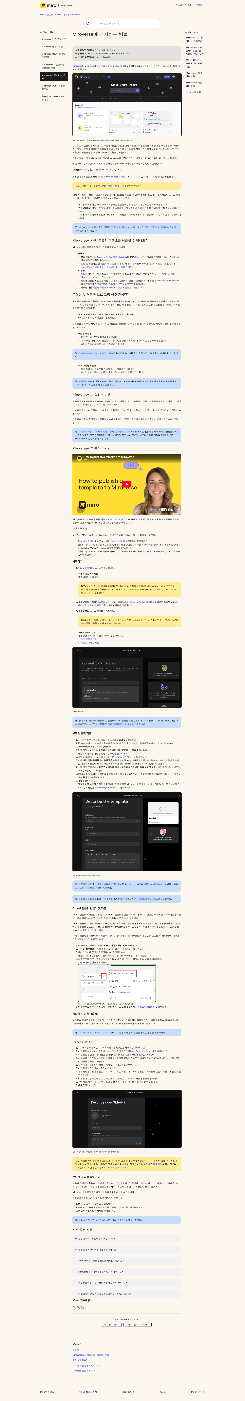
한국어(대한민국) (184, 5)
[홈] (56, 5)
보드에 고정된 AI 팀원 (107, 256)
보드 (88, 163)
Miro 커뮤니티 (128, 1392)
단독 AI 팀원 (93, 605)
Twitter (78, 1308)
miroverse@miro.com (118, 723)
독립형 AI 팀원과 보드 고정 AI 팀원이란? (194, 63)
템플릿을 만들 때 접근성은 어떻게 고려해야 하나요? (102, 1282)
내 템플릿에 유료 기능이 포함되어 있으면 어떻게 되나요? (104, 1293)
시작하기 (82, 740)
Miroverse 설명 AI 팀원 (123, 757)
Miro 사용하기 (63, 14)
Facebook (74, 1308)
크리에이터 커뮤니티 (159, 227)
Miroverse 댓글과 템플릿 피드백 (53, 87)
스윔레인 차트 (125, 267)
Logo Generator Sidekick (142, 1051)
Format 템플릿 (85, 541)
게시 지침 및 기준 (116, 185)
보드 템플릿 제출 (89, 639)
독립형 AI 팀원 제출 (90, 642)
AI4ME (82, 381)
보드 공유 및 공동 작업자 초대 (86, 1365)
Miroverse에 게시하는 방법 (53, 77)
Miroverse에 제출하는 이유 (194, 75)
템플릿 (99, 66)
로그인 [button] (199, 5)
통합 (137, 256)
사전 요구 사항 (194, 92)
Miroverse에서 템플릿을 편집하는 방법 (53, 66)
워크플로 (122, 256)
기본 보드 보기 (116, 541)
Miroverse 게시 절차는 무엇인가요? (194, 39)
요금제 (163, 1392)
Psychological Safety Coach (92, 353)
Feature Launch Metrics (168, 280)
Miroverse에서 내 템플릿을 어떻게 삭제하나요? (100, 1271)
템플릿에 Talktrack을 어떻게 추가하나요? (97, 1249)
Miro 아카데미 (198, 1392)
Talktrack (145, 544)
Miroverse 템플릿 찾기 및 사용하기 (53, 55)
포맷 (107, 66)
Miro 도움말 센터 (47, 14)
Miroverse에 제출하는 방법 (194, 84)
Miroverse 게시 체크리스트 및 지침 (95, 1032)
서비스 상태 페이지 (88, 1392)
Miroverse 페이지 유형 (52, 46)
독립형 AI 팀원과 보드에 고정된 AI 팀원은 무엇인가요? (118, 287)
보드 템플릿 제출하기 (145, 1007)
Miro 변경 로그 (47, 1392)
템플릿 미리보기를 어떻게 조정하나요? (96, 1238)
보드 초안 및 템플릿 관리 (87, 887)
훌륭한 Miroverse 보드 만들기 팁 (53, 98)
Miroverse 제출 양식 (113, 176)
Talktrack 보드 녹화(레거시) (85, 1370)
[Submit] (87, 23)
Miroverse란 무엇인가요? (54, 39)
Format (94, 163)
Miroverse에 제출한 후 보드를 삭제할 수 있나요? (100, 1260)
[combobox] (122, 23)
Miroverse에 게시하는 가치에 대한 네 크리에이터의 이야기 (107, 431)
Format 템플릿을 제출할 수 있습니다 (98, 267)
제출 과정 (157, 1164)
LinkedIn (82, 1308)
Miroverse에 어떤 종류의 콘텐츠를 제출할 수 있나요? (194, 50)
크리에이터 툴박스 (119, 227)
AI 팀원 (120, 66)
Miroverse (76, 14)
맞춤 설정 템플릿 (80, 1360)
